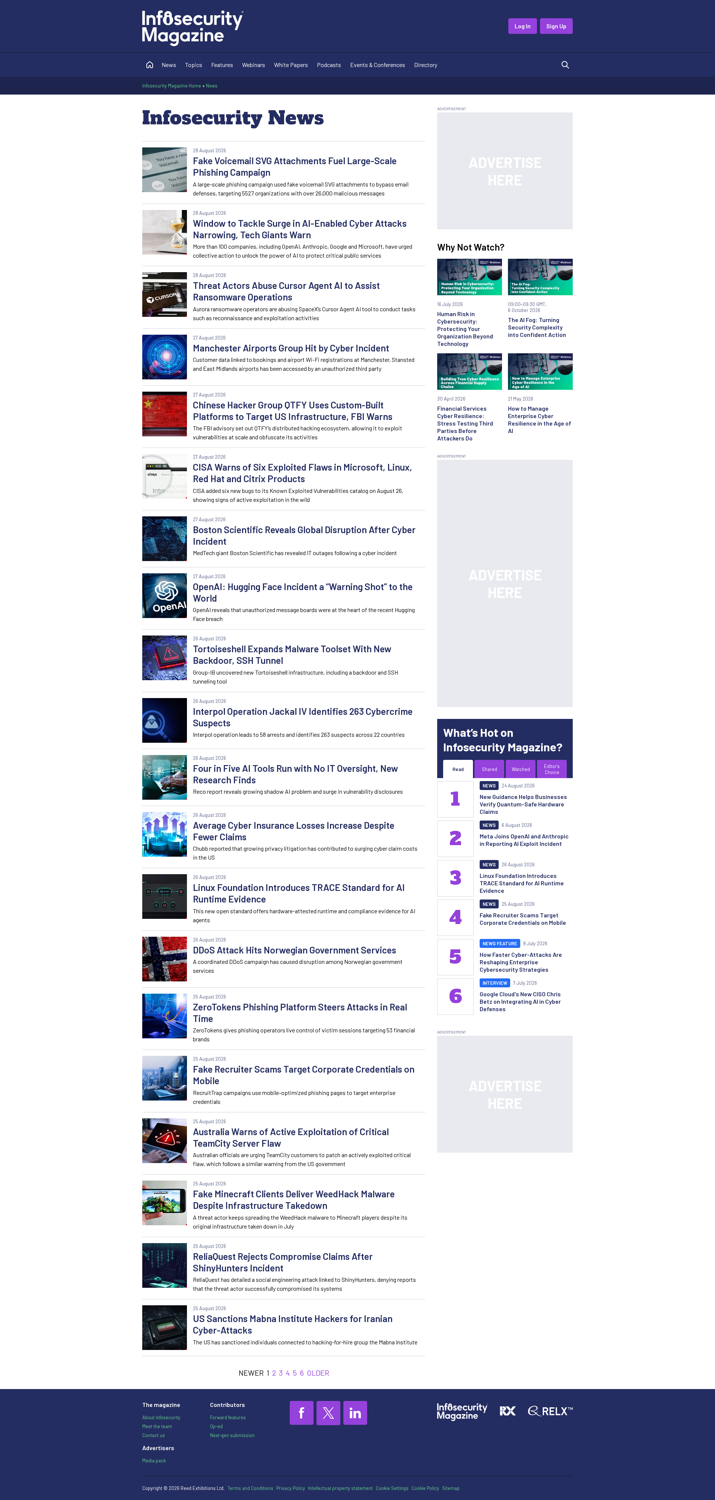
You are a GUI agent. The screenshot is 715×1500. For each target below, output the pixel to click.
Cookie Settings (392, 1488)
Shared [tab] (489, 769)
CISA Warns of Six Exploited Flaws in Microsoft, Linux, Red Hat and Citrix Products (302, 472)
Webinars (253, 64)
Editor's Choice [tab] (552, 769)
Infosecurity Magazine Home (171, 86)
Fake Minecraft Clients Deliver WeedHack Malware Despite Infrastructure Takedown (294, 1199)
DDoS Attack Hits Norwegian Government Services (294, 949)
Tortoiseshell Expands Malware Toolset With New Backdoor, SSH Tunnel (292, 654)
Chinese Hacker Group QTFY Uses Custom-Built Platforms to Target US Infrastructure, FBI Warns (293, 410)
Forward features (228, 1417)
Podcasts (329, 64)
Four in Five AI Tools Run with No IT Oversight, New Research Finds (295, 773)
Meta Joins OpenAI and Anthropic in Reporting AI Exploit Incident (524, 839)
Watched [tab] (521, 769)
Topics (193, 64)
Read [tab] (458, 769)
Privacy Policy (290, 1488)
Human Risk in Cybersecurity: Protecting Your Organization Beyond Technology (465, 328)
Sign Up (556, 25)
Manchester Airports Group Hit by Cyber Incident (291, 347)
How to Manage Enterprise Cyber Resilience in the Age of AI (539, 419)
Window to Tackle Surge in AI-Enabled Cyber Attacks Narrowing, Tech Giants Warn (300, 228)
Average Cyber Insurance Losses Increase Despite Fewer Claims (293, 830)
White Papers (291, 64)
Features (222, 64)
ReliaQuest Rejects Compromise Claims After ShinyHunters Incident (283, 1262)
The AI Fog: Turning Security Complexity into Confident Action (537, 327)
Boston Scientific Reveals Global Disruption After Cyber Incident (304, 535)
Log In (523, 25)
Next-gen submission (232, 1435)
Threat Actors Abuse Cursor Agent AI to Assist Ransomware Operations (286, 291)
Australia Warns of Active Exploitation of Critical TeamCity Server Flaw (291, 1137)
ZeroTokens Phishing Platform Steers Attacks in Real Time (300, 1012)
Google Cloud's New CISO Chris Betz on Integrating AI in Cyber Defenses (520, 1001)
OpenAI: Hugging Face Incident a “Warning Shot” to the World (303, 592)
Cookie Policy (425, 1488)
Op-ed (216, 1426)
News (169, 64)
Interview (495, 983)
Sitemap (451, 1488)
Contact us (153, 1435)
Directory (425, 64)
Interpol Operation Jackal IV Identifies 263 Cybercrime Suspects (303, 717)
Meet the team (157, 1426)
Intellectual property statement (340, 1488)
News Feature (500, 943)
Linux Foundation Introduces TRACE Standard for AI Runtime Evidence (299, 893)
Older (318, 1372)
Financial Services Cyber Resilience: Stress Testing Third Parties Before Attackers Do (465, 423)
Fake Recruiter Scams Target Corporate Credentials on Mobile (303, 1074)
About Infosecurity (161, 1417)
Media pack (154, 1461)
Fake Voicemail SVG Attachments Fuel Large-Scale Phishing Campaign (295, 166)
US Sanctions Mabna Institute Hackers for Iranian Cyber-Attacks (293, 1324)
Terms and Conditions (250, 1488)
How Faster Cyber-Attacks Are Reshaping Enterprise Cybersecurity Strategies (521, 962)
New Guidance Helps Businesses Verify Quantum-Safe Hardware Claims (523, 804)
